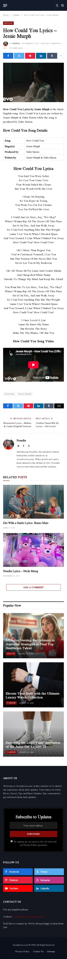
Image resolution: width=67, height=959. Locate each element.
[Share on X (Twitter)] (19, 56)
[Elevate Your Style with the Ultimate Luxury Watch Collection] (33, 685)
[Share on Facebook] (8, 56)
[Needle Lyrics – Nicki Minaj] (33, 550)
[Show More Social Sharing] (61, 56)
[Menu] (5, 5)
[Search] (62, 5)
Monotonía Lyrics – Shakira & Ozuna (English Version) (17, 424)
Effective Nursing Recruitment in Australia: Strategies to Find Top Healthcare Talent (30, 644)
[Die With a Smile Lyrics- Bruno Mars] (33, 502)
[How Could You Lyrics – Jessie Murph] (33, 82)
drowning (9, 393)
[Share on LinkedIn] (41, 56)
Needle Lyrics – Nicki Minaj (20, 571)
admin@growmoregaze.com (29, 916)
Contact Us (38, 951)
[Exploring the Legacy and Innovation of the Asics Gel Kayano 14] (33, 734)
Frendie (16, 43)
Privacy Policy (30, 845)
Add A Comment (33, 587)
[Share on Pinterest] (30, 56)
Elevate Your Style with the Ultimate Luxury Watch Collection (33, 695)
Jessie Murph (24, 393)
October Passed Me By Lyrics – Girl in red (47, 424)
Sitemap (51, 951)
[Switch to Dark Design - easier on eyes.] (57, 5)
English (8, 23)
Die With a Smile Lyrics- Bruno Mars (25, 523)
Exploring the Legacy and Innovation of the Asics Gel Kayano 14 (33, 744)
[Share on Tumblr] (52, 56)
